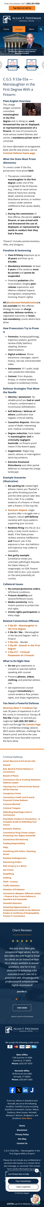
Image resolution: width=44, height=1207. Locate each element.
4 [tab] (24, 999)
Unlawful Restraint (12, 903)
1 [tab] (13, 999)
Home (6, 29)
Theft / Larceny (10, 881)
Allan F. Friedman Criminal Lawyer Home (22, 19)
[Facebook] (12, 1090)
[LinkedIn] (25, 1090)
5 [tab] (27, 999)
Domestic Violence (12, 828)
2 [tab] (16, 999)
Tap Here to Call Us (22, 8)
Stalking (7, 877)
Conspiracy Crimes (12, 793)
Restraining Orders (12, 862)
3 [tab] (20, 999)
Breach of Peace (10, 775)
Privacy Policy (22, 1134)
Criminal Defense (13, 757)
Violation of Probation (14, 889)
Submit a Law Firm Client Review (22, 1016)
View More (22, 1008)
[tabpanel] (22, 965)
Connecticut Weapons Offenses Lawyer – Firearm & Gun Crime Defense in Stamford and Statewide (22, 896)
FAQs (5, 847)
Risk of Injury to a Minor (15, 866)
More (31, 29)
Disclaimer (22, 1130)
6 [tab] (31, 999)
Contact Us (22, 1143)
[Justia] (32, 1090)
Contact (18, 29)
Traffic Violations (11, 885)
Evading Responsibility (14, 843)
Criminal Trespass (11, 808)
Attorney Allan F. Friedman (18, 707)
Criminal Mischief (11, 804)
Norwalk (11, 1103)
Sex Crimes (8, 870)
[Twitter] (19, 1090)
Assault (6, 765)
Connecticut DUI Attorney (15, 839)
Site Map (22, 1139)
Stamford (29, 1100)
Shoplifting (8, 873)
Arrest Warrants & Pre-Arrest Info (19, 761)
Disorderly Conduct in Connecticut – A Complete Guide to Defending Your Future (21, 822)
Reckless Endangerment (14, 858)
